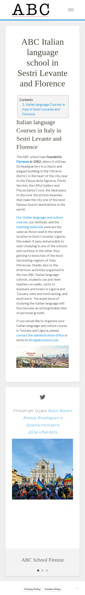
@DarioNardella (42, 431)
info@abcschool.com (43, 340)
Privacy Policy (32, 589)
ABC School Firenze (43, 560)
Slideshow (38, 570)
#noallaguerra (49, 417)
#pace (53, 410)
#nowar (29, 417)
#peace (65, 410)
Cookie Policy (53, 589)
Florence (23, 161)
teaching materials (30, 227)
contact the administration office (40, 335)
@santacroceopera (42, 424)
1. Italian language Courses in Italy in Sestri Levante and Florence (43, 109)
